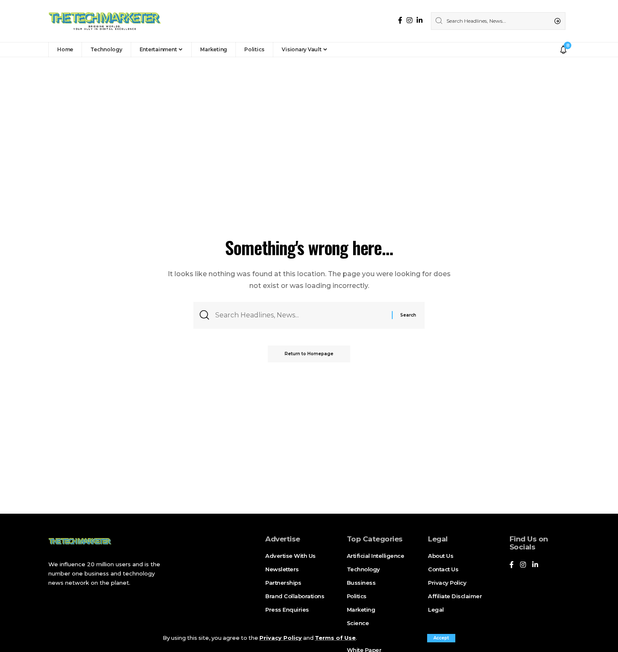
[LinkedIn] (420, 20)
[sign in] (551, 49)
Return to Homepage (309, 353)
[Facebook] (400, 20)
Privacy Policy (280, 638)
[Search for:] (300, 315)
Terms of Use (335, 638)
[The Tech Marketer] (104, 21)
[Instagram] (409, 20)
